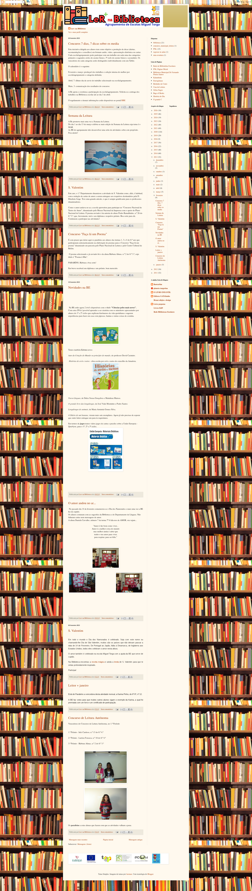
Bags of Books (158, 93)
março (158, 191)
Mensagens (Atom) (84, 844)
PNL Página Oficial (160, 69)
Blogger (150, 874)
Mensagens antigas (135, 839)
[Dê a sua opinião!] (125, 107)
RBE (123, 100)
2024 (156, 117)
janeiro (159, 264)
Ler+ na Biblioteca (78, 28)
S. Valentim (75, 187)
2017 (156, 142)
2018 (156, 139)
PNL (155, 49)
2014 (156, 153)
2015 (156, 149)
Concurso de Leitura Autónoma (88, 718)
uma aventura (158, 55)
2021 (156, 128)
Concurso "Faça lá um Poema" (87, 234)
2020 (156, 131)
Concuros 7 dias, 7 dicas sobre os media (93, 43)
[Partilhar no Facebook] (129, 107)
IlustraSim (158, 284)
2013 (156, 157)
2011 (156, 272)
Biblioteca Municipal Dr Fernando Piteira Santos (166, 73)
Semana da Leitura (80, 115)
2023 (156, 121)
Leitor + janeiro (78, 685)
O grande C (157, 99)
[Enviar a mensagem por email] (122, 107)
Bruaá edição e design (162, 300)
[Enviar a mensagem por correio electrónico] (117, 107)
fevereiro (159, 195)
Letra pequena (159, 304)
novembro (160, 165)
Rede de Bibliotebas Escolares (164, 66)
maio (158, 184)
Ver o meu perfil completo (78, 32)
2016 (156, 146)
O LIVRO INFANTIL (162, 292)
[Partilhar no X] (127, 107)
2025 (156, 114)
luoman (129, 874)
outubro (159, 171)
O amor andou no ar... (82, 503)
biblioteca (157, 42)
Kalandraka (157, 77)
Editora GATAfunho (162, 296)
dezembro (159, 160)
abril (158, 188)
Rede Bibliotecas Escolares (164, 311)
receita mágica (98, 662)
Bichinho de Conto (160, 84)
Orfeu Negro (158, 90)
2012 (156, 269)
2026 (156, 110)
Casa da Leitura (159, 87)
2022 (156, 124)
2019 (156, 135)
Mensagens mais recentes (78, 839)
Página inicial (108, 839)
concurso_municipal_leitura (163, 46)
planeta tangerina (161, 288)
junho (158, 181)
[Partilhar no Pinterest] (132, 107)
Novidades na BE (79, 287)
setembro (159, 175)
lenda (116, 662)
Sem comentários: (108, 107)
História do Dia (159, 96)
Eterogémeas (158, 80)
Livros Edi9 (158, 308)
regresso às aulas (159, 52)
